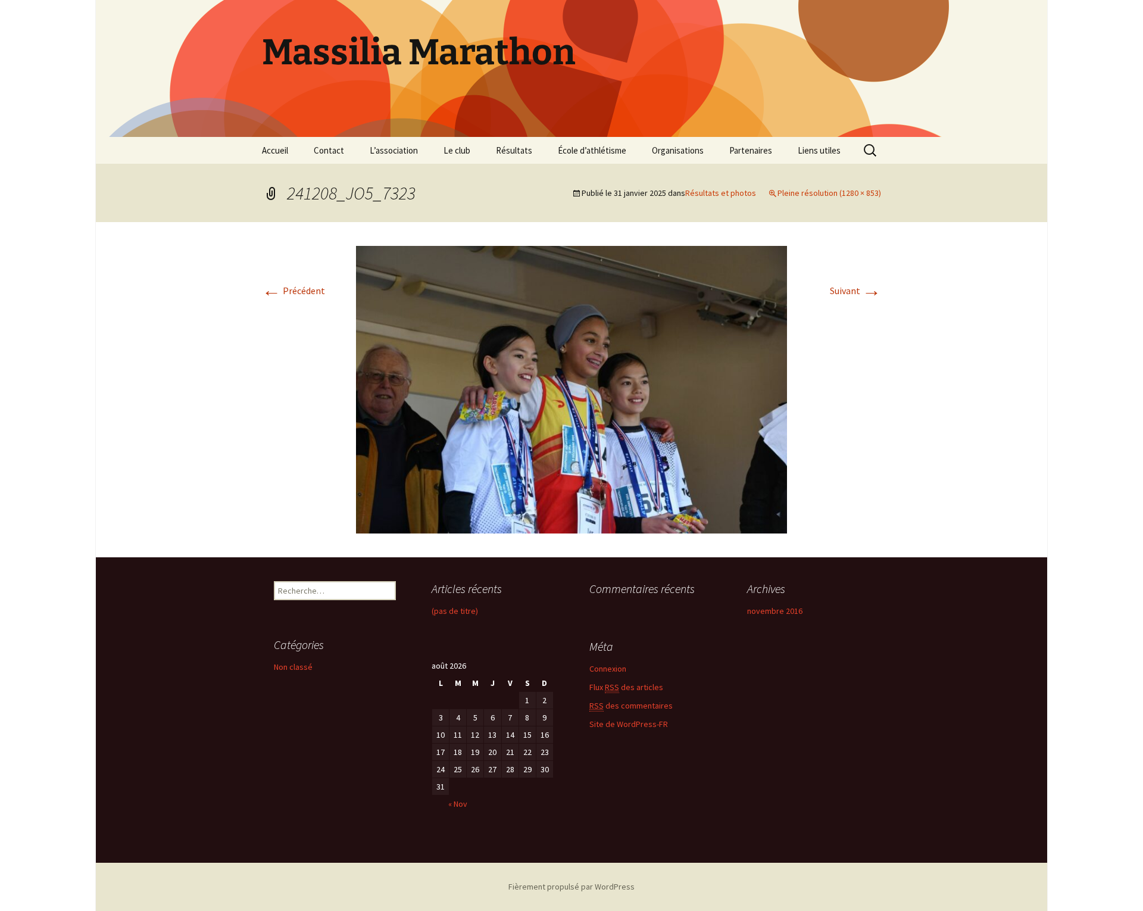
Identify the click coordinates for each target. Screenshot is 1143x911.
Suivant (855, 291)
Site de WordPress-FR (628, 724)
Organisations (678, 150)
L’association (394, 150)
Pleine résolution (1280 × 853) (829, 193)
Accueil (275, 150)
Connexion (607, 668)
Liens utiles (819, 150)
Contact (329, 150)
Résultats (514, 150)
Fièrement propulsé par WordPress (571, 886)
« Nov (457, 803)
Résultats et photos (720, 193)
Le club (457, 150)
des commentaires (631, 705)
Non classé (293, 667)
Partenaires (750, 150)
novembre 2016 (774, 611)
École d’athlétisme (592, 150)
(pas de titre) (455, 611)
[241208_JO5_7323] (571, 388)
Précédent (293, 291)
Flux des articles (626, 687)
